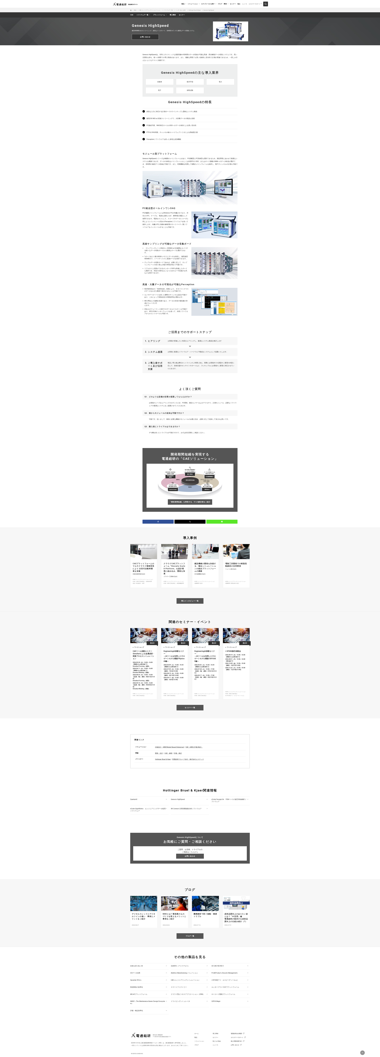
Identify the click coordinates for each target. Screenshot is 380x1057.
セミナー (233, 4)
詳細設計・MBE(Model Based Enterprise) (169, 747)
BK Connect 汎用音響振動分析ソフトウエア (186, 809)
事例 (225, 4)
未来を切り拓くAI (136, 966)
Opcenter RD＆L (136, 980)
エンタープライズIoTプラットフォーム (225, 987)
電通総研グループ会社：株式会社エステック (188, 759)
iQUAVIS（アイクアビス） (180, 966)
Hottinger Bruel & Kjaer (163, 759)
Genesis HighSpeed (178, 799)
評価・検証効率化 (136, 1011)
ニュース (244, 4)
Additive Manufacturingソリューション (184, 973)
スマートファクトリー (179, 987)
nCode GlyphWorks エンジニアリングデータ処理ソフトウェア (148, 810)
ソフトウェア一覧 (142, 15)
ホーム (196, 1033)
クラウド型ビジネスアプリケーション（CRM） (187, 994)
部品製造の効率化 (136, 987)
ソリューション (193, 4)
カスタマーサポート (254, 4)
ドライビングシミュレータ (180, 1001)
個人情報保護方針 (236, 1041)
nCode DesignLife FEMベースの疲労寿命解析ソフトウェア (228, 800)
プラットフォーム (159, 15)
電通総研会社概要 (236, 1033)
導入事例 (173, 15)
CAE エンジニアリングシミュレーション (185, 980)
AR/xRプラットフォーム (138, 994)
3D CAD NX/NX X (217, 966)
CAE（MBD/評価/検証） (194, 747)
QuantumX (133, 799)
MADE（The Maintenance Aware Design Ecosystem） (147, 1002)
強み (238, 4)
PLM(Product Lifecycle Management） (225, 973)
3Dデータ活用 (135, 973)
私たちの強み (217, 1041)
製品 (182, 4)
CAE (131, 15)
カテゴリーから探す (208, 4)
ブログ (220, 4)
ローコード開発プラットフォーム (223, 994)
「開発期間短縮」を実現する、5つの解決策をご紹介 (189, 502)
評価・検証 (178, 753)
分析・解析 (168, 753)
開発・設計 (159, 753)
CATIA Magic (215, 1001)
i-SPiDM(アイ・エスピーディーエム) (224, 980)
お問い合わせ (235, 1045)
